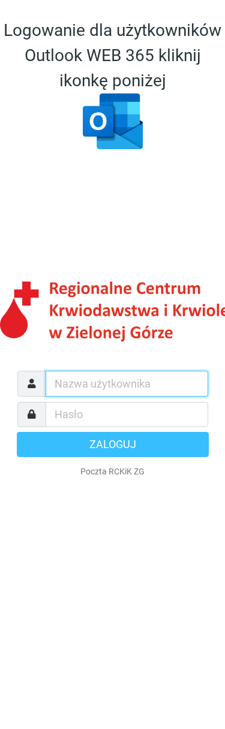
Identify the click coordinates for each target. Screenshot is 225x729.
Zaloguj (112, 444)
